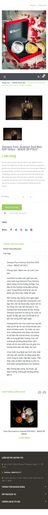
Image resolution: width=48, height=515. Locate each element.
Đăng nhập (42, 5)
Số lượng (5, 196)
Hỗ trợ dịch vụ (9, 494)
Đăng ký (33, 5)
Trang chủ (6, 82)
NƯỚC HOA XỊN (18, 82)
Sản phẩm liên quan (13, 391)
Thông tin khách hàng (13, 487)
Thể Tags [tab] (7, 253)
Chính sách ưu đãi (11, 501)
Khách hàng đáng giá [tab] (12, 249)
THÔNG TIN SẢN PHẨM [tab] (13, 244)
